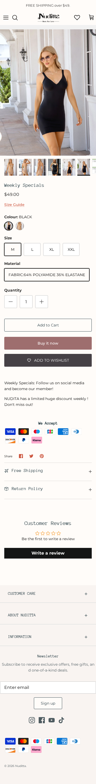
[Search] (17, 17)
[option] (48, 92)
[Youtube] (52, 720)
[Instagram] (32, 720)
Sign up (48, 703)
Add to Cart (48, 325)
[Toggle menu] (6, 17)
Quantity (13, 290)
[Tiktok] (61, 720)
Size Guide (14, 204)
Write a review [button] (48, 553)
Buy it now (48, 343)
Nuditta (20, 766)
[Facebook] (42, 720)
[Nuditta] (48, 17)
